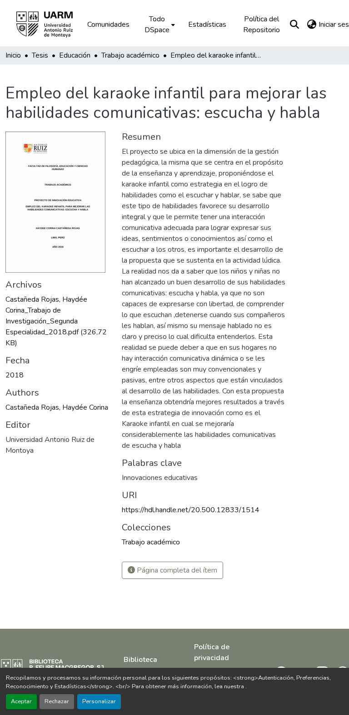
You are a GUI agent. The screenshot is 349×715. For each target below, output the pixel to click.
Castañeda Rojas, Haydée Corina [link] (56, 407)
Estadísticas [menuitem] (207, 24)
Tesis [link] (40, 55)
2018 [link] (14, 375)
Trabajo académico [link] (130, 55)
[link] (58, 321)
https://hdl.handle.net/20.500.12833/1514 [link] (190, 510)
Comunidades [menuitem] (108, 24)
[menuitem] (159, 24)
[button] (50, 24)
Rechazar (57, 701)
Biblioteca (140, 660)
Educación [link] (74, 55)
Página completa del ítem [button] (176, 570)
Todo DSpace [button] (157, 24)
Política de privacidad (211, 652)
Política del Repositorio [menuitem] (261, 24)
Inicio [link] (13, 55)
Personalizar (99, 701)
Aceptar (21, 701)
